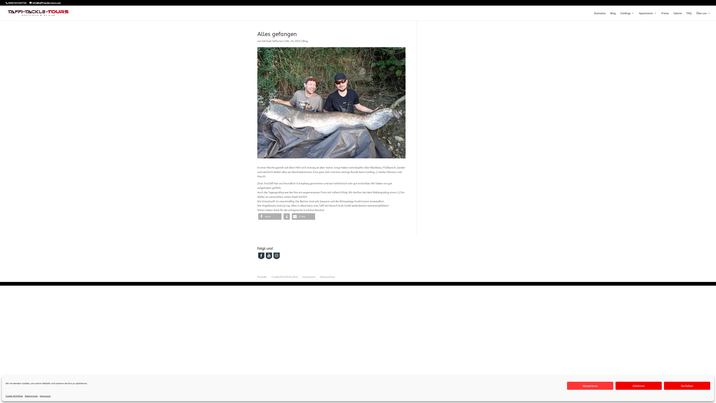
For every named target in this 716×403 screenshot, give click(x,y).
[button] (270, 216)
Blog (613, 13)
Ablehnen (638, 386)
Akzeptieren (590, 386)
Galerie (677, 13)
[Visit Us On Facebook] (261, 258)
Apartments (646, 13)
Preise (665, 13)
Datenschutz (31, 395)
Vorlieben (687, 386)
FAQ (689, 13)
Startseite (600, 13)
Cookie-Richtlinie (14, 395)
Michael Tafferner (272, 41)
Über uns (701, 13)
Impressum (45, 395)
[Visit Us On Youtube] (269, 258)
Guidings (625, 13)
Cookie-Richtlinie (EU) (284, 276)
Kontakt (262, 276)
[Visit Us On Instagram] (276, 258)
